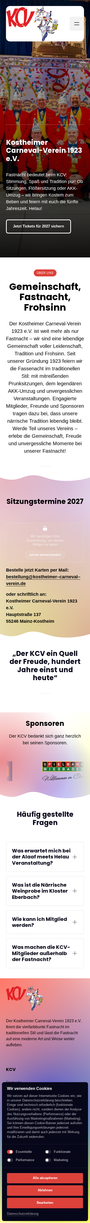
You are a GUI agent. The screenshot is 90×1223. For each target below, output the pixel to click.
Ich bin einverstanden (45, 555)
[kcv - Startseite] (32, 23)
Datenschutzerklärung (22, 1214)
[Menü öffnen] (77, 24)
